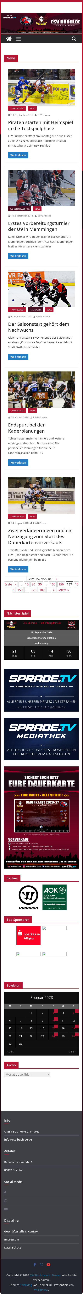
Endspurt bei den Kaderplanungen (27, 428)
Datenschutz (12, 1247)
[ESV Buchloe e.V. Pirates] (41, 16)
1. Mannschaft (17, 108)
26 (73, 1036)
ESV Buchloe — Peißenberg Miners (42, 622)
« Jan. (10, 1051)
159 (20, 590)
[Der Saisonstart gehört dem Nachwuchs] (41, 289)
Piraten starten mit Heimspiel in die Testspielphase (40, 125)
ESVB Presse (44, 115)
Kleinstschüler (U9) (20, 209)
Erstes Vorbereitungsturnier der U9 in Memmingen (38, 226)
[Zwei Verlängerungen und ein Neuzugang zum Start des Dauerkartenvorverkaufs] (41, 495)
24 (53, 1036)
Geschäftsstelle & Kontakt (21, 1231)
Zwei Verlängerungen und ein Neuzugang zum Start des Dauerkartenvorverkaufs (40, 536)
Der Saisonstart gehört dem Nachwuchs (38, 327)
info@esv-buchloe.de (18, 1139)
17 (53, 1028)
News (32, 108)
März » (72, 1051)
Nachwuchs (36, 309)
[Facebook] (5, 1192)
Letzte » (63, 590)
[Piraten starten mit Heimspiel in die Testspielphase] (41, 87)
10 (27, 584)
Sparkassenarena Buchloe (41, 638)
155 (52, 584)
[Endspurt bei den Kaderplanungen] (41, 389)
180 (42, 590)
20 (33, 584)
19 (73, 1028)
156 (61, 584)
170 (33, 590)
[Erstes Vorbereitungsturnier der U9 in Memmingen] (41, 188)
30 (40, 584)
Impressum (11, 1239)
